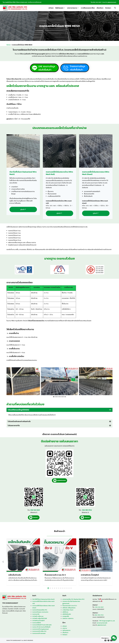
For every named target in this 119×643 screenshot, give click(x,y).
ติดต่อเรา (108, 8)
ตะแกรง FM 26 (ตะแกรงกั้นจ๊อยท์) (41, 627)
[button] (21, 381)
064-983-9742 (99, 615)
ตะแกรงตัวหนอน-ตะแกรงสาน (40, 612)
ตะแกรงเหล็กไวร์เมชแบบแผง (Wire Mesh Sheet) (95, 173)
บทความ (64, 628)
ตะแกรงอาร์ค (35, 614)
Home (8, 45)
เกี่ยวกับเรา (100, 8)
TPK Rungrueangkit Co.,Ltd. (107, 621)
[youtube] (111, 640)
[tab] (53, 396)
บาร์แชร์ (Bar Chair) (67, 610)
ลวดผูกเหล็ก (65, 616)
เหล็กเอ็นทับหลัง (14, 574)
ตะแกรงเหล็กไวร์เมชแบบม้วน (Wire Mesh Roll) (59, 173)
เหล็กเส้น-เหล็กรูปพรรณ (68, 608)
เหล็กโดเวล (65, 612)
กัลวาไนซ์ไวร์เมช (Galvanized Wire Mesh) (23, 173)
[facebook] (105, 640)
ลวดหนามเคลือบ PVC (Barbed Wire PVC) (73, 599)
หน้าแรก (51, 8)
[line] (108, 640)
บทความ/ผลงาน (72, 8)
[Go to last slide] (8, 381)
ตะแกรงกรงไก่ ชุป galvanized (40, 629)
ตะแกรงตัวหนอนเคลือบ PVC (39, 610)
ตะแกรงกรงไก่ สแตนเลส (38, 633)
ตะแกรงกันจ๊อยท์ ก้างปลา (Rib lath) (42, 625)
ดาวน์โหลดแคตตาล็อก (88, 8)
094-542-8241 (97, 2)
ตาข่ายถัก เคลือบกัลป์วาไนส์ (39, 618)
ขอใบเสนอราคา (66, 630)
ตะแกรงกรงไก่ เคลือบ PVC (39, 631)
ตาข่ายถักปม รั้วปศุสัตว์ (90, 574)
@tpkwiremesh (112, 2)
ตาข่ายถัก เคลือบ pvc (38, 616)
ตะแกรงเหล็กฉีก (36, 623)
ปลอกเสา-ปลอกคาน (67, 618)
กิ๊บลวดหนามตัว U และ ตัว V (55, 574)
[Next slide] (111, 381)
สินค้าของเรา (59, 8)
